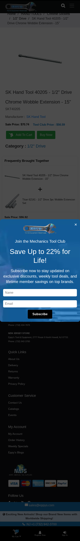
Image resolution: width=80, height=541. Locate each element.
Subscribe (40, 314)
